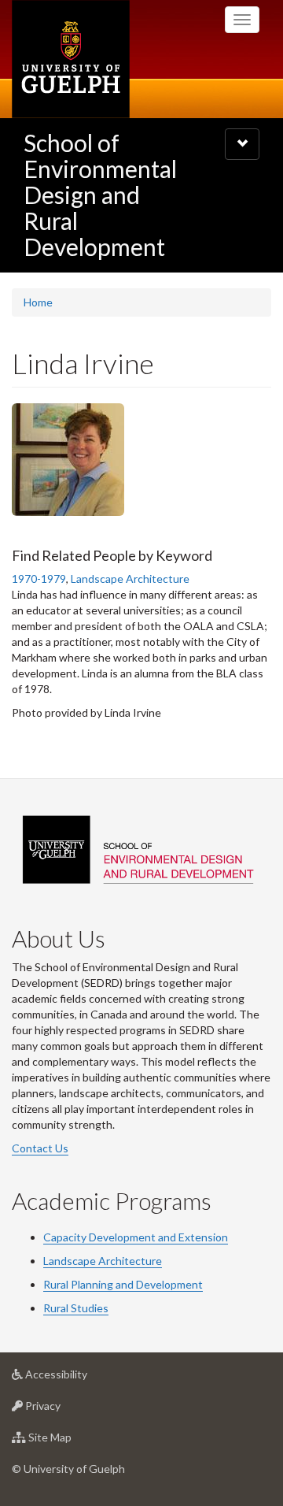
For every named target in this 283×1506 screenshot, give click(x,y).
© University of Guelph (68, 1468)
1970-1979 (39, 578)
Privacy (66, 1410)
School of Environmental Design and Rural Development (100, 194)
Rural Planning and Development (123, 1284)
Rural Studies (75, 1308)
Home (38, 302)
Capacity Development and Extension (135, 1237)
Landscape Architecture (130, 578)
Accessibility (80, 1378)
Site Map (73, 1441)
